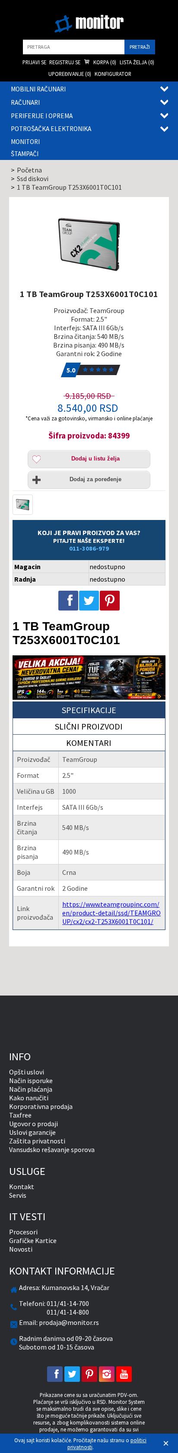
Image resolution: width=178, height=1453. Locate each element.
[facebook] (55, 1374)
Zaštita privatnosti (37, 1141)
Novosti (20, 1249)
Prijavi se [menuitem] (34, 62)
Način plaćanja (30, 1089)
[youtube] (124, 1374)
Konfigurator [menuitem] (113, 73)
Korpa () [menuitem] (104, 62)
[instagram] (106, 1374)
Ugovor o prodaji (33, 1123)
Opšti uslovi (26, 1072)
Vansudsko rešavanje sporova (52, 1149)
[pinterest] (89, 1374)
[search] (73, 47)
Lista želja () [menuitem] (137, 62)
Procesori (23, 1232)
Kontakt (21, 1186)
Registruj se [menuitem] (64, 62)
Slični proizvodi (89, 726)
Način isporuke (31, 1080)
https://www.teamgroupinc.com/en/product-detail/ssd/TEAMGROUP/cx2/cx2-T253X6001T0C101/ (111, 913)
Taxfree (20, 1115)
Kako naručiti (28, 1097)
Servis (17, 1195)
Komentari (88, 742)
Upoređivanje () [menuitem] (69, 73)
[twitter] (72, 1374)
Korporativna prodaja (41, 1106)
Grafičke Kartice (33, 1240)
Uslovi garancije (32, 1132)
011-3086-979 (89, 548)
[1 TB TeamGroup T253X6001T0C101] (89, 244)
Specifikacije (89, 710)
